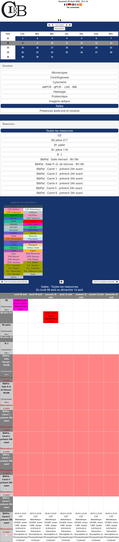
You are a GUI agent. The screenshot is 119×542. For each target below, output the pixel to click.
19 (82, 48)
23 (37, 52)
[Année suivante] (70, 25)
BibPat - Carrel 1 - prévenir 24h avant (6, 416)
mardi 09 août (35, 294)
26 (82, 52)
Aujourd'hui (59, 28)
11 (67, 43)
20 (96, 48)
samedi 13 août (96, 294)
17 (52, 48)
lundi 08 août (20, 294)
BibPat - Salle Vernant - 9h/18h (6, 360)
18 (67, 48)
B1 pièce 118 (6, 337)
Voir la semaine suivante (104, 282)
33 (8, 48)
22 (23, 52)
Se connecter (73, 7)
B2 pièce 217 (6, 313)
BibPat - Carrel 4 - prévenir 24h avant (6, 481)
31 (8, 38)
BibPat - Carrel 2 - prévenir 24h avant (6, 438)
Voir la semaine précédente (15, 282)
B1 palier (6, 325)
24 (52, 52)
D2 (6, 300)
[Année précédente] (49, 25)
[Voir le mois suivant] (66, 25)
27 (96, 52)
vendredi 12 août (81, 296)
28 (111, 52)
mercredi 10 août (50, 296)
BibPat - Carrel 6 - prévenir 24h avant (6, 518)
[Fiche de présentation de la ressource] (6, 535)
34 (8, 52)
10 (52, 43)
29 (23, 57)
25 (67, 52)
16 (37, 48)
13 (96, 43)
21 (111, 48)
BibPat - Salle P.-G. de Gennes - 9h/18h (6, 388)
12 (82, 43)
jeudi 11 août (66, 294)
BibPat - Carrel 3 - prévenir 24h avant (6, 459)
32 (8, 43)
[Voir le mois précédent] (52, 25)
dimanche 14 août (111, 296)
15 (23, 48)
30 (37, 57)
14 (111, 43)
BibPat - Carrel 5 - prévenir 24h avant (6, 502)
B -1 (6, 343)
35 (8, 57)
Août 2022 (59, 24)
